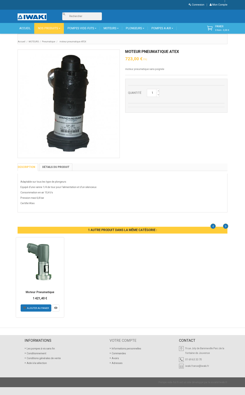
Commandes (118, 353)
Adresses (116, 363)
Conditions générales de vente (43, 358)
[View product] (55, 308)
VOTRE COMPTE (123, 341)
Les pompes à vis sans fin (40, 349)
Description (26, 167)
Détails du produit (55, 167)
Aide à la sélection (36, 363)
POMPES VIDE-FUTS (81, 28)
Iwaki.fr (223, 382)
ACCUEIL (25, 28)
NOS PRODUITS (48, 28)
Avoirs (115, 358)
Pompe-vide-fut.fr (169, 382)
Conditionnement (36, 353)
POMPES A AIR (161, 28)
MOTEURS (110, 28)
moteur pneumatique (40, 292)
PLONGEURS (134, 28)
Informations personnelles (126, 349)
